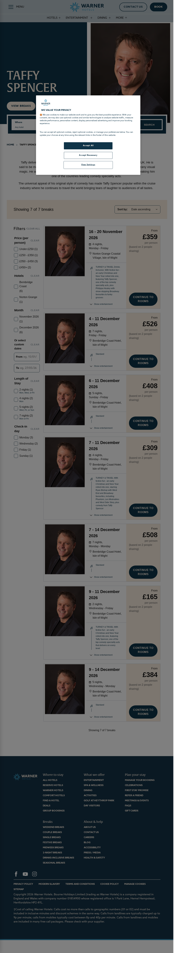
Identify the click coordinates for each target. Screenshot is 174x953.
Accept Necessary (88, 155)
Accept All (88, 146)
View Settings (88, 165)
